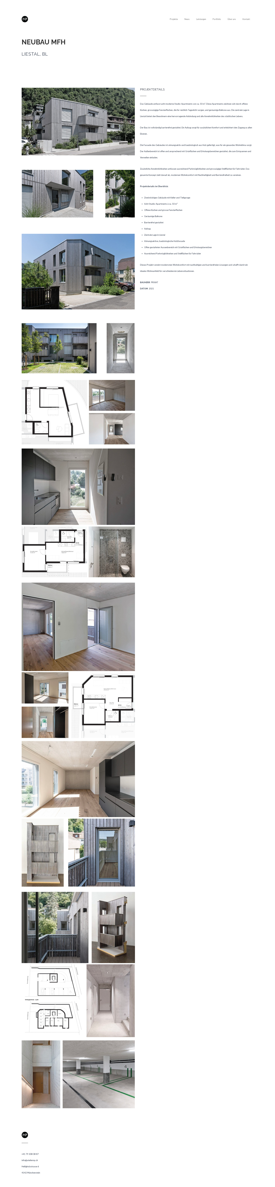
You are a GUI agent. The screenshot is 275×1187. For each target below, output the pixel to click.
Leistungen (201, 19)
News (187, 19)
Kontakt (246, 19)
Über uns (232, 19)
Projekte (174, 19)
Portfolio (217, 19)
